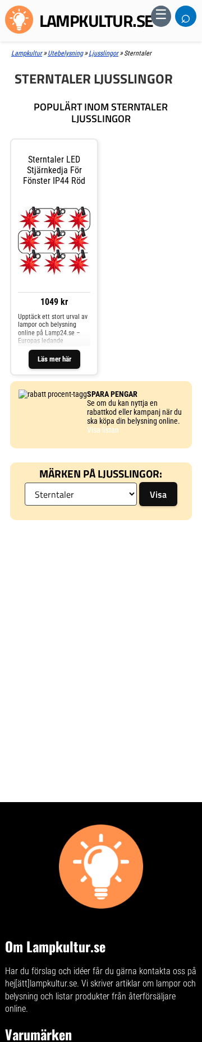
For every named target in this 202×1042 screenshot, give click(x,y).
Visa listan (103, 429)
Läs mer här (54, 359)
